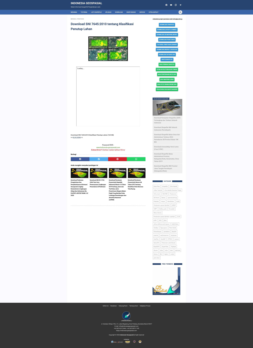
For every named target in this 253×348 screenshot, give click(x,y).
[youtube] (171, 5)
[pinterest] (117, 159)
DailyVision (175, 224)
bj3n (166, 250)
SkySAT (174, 231)
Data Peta (157, 186)
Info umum (157, 194)
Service (142, 12)
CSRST (174, 205)
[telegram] (180, 5)
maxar (163, 201)
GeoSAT (163, 239)
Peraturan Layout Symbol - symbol (164, 216)
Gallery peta (163, 209)
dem (171, 250)
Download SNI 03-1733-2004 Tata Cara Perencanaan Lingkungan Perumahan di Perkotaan (98, 183)
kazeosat (174, 235)
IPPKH (170, 239)
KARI (155, 220)
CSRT (155, 209)
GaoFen (156, 239)
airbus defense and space (161, 224)
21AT (178, 216)
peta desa (157, 258)
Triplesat (173, 246)
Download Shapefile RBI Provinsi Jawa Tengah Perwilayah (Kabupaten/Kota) (165, 168)
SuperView (165, 246)
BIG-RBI (165, 194)
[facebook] (166, 5)
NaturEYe (156, 243)
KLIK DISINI (77, 137)
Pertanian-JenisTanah (168, 243)
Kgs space (164, 228)
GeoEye (156, 228)
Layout (176, 239)
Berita (163, 197)
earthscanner (164, 235)
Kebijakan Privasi (145, 306)
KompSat (172, 209)
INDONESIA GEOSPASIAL (86, 3)
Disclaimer (113, 306)
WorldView (170, 201)
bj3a (161, 250)
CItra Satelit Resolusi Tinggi (172, 190)
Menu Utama (157, 213)
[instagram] (175, 5)
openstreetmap (172, 197)
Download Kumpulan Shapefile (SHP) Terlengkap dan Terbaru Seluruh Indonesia (167, 120)
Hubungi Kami (123, 306)
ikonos (156, 254)
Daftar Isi (105, 306)
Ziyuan (156, 250)
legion (166, 254)
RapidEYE (157, 246)
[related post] (79, 173)
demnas (177, 250)
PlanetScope (157, 231)
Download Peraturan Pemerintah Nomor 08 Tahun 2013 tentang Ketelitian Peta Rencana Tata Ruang (135, 184)
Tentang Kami (133, 306)
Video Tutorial (158, 190)
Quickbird (166, 231)
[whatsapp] (136, 159)
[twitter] (98, 159)
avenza (156, 235)
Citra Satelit (153, 12)
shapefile (165, 186)
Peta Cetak (172, 228)
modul (172, 254)
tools (177, 201)
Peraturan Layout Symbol (161, 205)
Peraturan (173, 194)
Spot (165, 220)
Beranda (74, 12)
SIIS (160, 220)
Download (119, 12)
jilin (161, 254)
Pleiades (156, 201)
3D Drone (156, 197)
